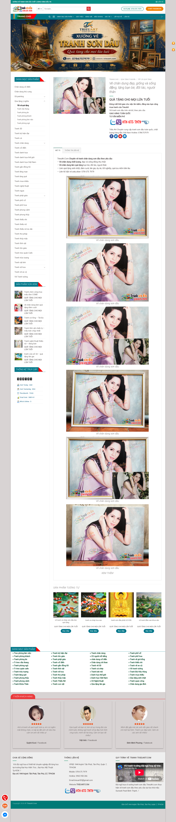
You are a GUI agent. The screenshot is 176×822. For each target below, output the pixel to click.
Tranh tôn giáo (21, 248)
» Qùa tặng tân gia (97, 684)
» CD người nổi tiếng (98, 656)
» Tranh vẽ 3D (95, 665)
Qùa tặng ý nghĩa (22, 101)
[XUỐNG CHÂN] (173, 49)
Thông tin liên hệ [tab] (72, 150)
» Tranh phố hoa (135, 656)
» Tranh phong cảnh (21, 681)
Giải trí (107, 17)
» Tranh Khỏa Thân (20, 684)
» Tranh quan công (136, 681)
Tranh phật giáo (21, 195)
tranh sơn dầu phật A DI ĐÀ (121, 620)
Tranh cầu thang (23, 109)
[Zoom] (56, 110)
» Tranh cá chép (96, 668)
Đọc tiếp (66, 631)
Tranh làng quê (21, 176)
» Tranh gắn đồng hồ (60, 665)
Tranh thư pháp (21, 234)
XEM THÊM (107, 573)
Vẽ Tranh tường (21, 277)
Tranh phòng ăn (23, 112)
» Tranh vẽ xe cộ (135, 665)
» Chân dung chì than (99, 662)
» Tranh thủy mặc (58, 678)
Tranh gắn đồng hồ (23, 167)
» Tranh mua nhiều (136, 675)
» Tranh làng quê (19, 675)
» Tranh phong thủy (21, 678)
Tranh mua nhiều (22, 181)
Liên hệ (126, 17)
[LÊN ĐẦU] (173, 43)
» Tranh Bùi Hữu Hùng (138, 672)
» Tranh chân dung (97, 653)
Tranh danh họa (21, 152)
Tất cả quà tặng (23, 105)
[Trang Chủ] (25, 16)
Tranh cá (18, 138)
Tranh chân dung (22, 143)
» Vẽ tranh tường (136, 668)
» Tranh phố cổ (135, 653)
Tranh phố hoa (21, 205)
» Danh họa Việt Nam (99, 678)
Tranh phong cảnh (22, 210)
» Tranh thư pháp (58, 675)
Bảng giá (88, 17)
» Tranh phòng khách (21, 656)
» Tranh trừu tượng (20, 672)
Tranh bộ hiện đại (22, 133)
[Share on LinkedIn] (125, 136)
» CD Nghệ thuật (97, 681)
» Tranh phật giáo (58, 659)
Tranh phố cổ (20, 200)
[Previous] (53, 615)
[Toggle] (44, 96)
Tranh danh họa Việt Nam (25, 162)
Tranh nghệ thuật (22, 186)
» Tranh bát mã (96, 672)
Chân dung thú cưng (23, 91)
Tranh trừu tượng (22, 258)
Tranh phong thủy (22, 214)
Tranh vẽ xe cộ (21, 272)
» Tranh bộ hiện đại (59, 653)
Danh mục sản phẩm (64, 17)
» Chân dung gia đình (137, 684)
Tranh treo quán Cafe (23, 253)
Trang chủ (113, 79)
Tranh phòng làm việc (25, 119)
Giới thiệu (79, 17)
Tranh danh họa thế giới (24, 157)
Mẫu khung (98, 17)
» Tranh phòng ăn (20, 659)
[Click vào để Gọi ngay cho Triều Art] (135, 122)
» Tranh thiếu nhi (135, 662)
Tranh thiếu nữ (21, 224)
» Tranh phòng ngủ (20, 665)
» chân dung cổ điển (98, 659)
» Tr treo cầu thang (21, 662)
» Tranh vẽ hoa (57, 672)
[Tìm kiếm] (49, 17)
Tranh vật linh (20, 262)
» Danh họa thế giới (98, 675)
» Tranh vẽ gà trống (137, 659)
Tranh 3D (18, 128)
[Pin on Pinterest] (120, 136)
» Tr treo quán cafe (21, 668)
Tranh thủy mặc (21, 238)
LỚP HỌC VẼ (118, 17)
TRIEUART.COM (82, 784)
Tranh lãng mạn (21, 172)
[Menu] (53, 16)
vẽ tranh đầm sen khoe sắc (149, 620)
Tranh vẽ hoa (20, 267)
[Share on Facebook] (112, 136)
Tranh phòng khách (24, 116)
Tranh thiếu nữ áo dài (23, 229)
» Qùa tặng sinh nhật (137, 678)
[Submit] (89, 9)
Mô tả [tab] (57, 150)
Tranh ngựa (19, 191)
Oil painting (19, 96)
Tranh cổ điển (20, 148)
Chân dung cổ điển (22, 87)
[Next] (161, 615)
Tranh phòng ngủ (23, 123)
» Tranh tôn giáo (58, 656)
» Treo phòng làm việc (22, 653)
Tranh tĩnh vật (20, 243)
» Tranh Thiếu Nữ (58, 681)
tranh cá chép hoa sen (93, 620)
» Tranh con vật (57, 684)
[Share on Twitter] (116, 136)
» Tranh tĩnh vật (57, 668)
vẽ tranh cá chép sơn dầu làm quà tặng (66, 621)
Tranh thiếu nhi (21, 219)
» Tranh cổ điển (57, 662)
